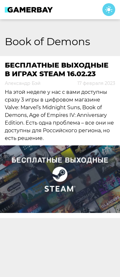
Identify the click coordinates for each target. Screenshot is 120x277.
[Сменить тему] (108, 9)
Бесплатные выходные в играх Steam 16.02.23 (56, 69)
